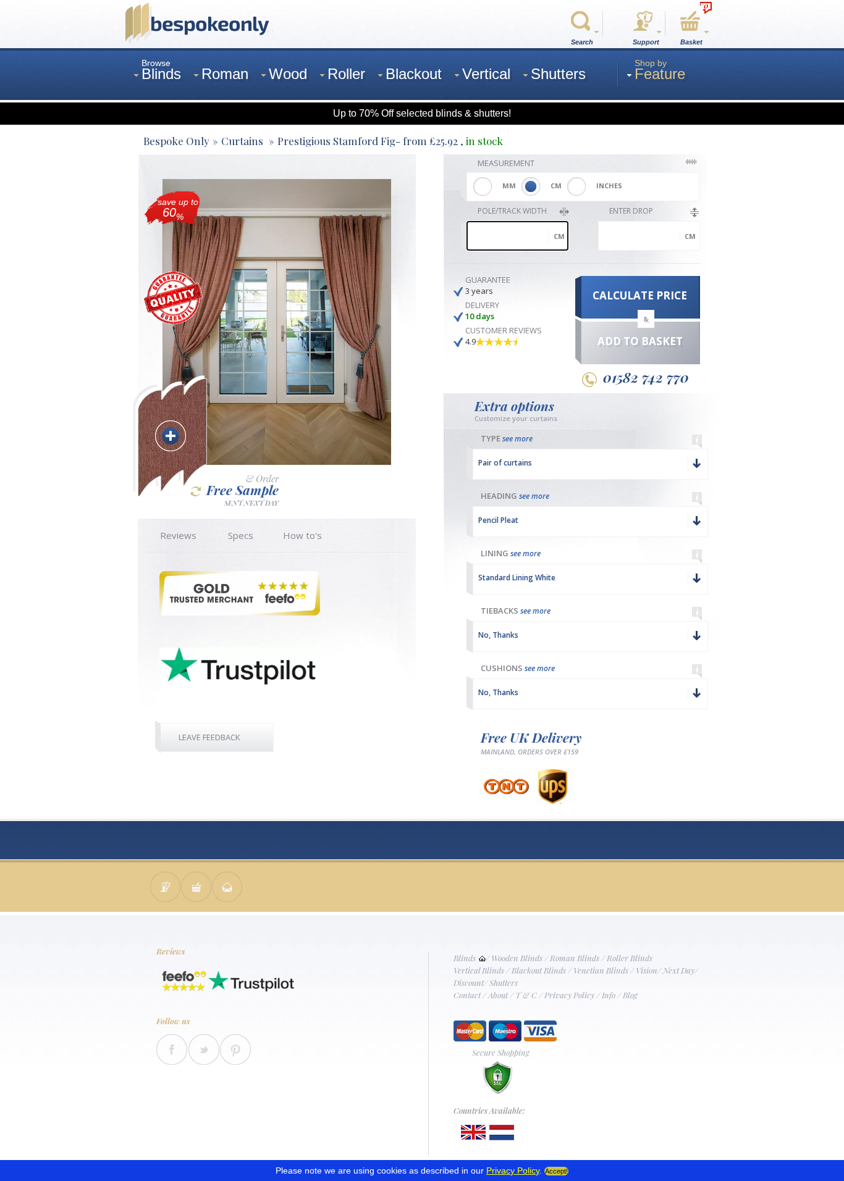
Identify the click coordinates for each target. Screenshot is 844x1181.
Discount (469, 982)
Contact (467, 995)
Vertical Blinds (479, 970)
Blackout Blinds (539, 970)
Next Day (678, 970)
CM (556, 185)
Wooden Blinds (516, 958)
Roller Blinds (629, 958)
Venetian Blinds (600, 970)
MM (509, 185)
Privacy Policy (569, 995)
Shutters (503, 982)
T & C (526, 995)
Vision (646, 970)
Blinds (465, 958)
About (498, 995)
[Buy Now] (196, 888)
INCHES (609, 185)
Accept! (556, 1171)
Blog (630, 995)
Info (608, 995)
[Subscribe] (227, 888)
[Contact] (165, 888)
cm (559, 236)
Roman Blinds (574, 958)
